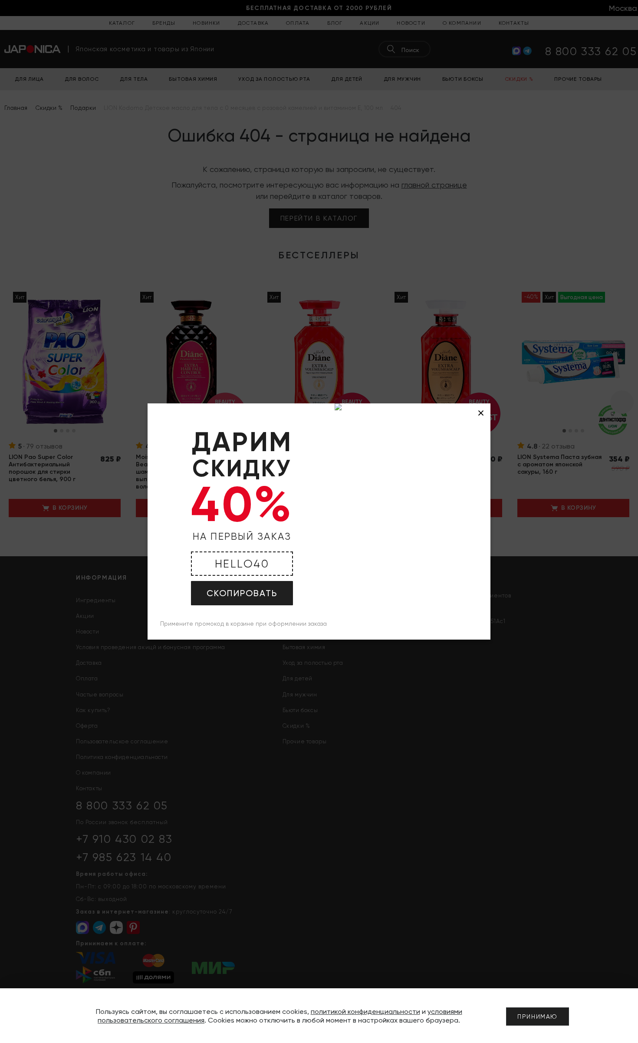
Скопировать (242, 593)
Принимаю (537, 1016)
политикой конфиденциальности (365, 1011)
